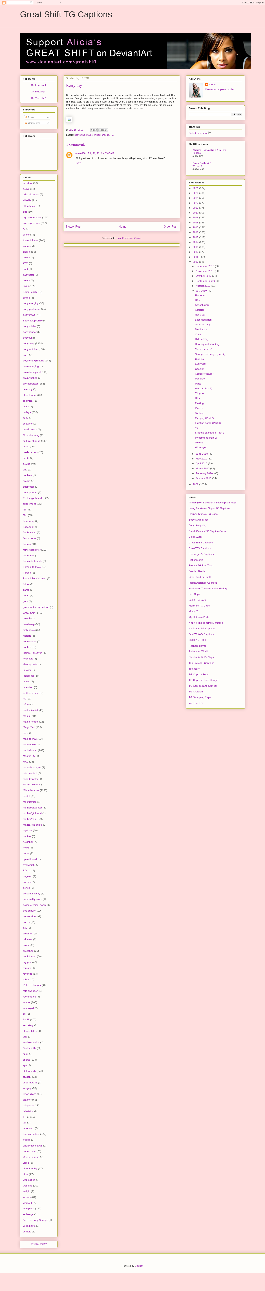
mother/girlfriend (32, 813)
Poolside (200, 378)
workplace (28, 1208)
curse (26, 446)
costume (28, 423)
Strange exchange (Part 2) (210, 354)
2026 (196, 188)
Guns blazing (202, 324)
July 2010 (201, 290)
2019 (196, 217)
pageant (27, 876)
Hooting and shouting (207, 344)
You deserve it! (203, 349)
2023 (196, 202)
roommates (29, 996)
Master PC (29, 755)
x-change (28, 1214)
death (26, 458)
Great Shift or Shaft (200, 576)
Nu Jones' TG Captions (202, 628)
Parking (199, 403)
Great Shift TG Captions (66, 14)
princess (27, 939)
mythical (27, 830)
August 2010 (203, 285)
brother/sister (30, 383)
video (26, 1162)
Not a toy (200, 314)
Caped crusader (204, 373)
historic (27, 635)
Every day (200, 363)
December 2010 (205, 266)
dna (25, 469)
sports (26, 1059)
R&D (197, 299)
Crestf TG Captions (200, 548)
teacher (27, 1099)
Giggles (199, 358)
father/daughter (32, 549)
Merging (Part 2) (204, 418)
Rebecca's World (198, 651)
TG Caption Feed (199, 674)
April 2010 (202, 463)
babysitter (28, 274)
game (26, 589)
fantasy (27, 544)
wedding (27, 1185)
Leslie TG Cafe (197, 599)
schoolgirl (28, 1008)
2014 (196, 242)
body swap (29, 314)
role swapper (30, 990)
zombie (27, 1231)
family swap (29, 532)
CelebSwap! (195, 536)
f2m (25, 515)
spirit (25, 1053)
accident (27, 183)
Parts (198, 383)
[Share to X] (99, 130)
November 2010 (205, 271)
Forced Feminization (34, 578)
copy (25, 417)
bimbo (26, 297)
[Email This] (92, 130)
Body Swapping (197, 525)
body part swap (31, 309)
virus (25, 1174)
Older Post (170, 226)
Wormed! (197, 166)
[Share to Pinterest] (106, 130)
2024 (196, 197)
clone (26, 406)
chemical (28, 400)
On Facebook (39, 85)
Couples (199, 309)
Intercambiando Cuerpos (203, 582)
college (27, 412)
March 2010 (203, 468)
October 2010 (204, 275)
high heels (29, 629)
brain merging (31, 366)
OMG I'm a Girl (197, 640)
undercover (29, 1151)
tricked (26, 1139)
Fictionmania (196, 559)
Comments (33, 122)
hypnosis (28, 658)
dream (26, 480)
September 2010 (206, 280)
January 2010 (204, 478)
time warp (28, 1128)
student (27, 1076)
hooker (27, 647)
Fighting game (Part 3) (208, 422)
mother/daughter (32, 807)
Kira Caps (194, 594)
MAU (25, 761)
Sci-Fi (26, 1019)
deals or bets (30, 452)
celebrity (27, 389)
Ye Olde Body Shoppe (35, 1220)
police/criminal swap (34, 904)
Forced (27, 572)
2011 (196, 256)
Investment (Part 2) (206, 437)
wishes (27, 1197)
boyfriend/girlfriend (33, 360)
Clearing (200, 295)
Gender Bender (197, 571)
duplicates (28, 486)
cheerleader (30, 395)
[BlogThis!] (96, 130)
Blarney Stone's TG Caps (203, 513)
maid (25, 733)
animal (26, 251)
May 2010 (202, 458)
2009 (196, 484)
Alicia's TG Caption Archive (209, 149)
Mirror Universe (32, 784)
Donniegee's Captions (201, 554)
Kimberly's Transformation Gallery (208, 588)
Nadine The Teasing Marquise (206, 622)
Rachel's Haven (198, 645)
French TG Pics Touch (201, 565)
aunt (25, 269)
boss (25, 355)
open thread (30, 859)
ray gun (27, 962)
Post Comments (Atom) (129, 238)
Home (122, 226)
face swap (28, 521)
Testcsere (194, 668)
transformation (31, 1134)
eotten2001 (81, 153)
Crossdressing (31, 435)
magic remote (31, 721)
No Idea (197, 153)
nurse (26, 853)
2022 (196, 207)
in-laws (27, 669)
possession (29, 916)
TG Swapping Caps (200, 697)
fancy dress (29, 538)
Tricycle (199, 393)
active (26, 188)
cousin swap (30, 429)
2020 (196, 212)
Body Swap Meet (198, 519)
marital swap (30, 750)
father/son (28, 555)
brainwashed (30, 377)
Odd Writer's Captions (201, 634)
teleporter (28, 1105)
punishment (29, 956)
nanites (27, 836)
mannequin (29, 744)
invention (28, 687)
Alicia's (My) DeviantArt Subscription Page (213, 502)
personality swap (32, 899)
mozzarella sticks (32, 824)
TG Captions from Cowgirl (203, 680)
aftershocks (29, 206)
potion (26, 922)
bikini (26, 286)
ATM (25, 263)
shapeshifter (30, 1031)
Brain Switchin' (202, 163)
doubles (27, 475)
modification (30, 801)
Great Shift (29, 612)
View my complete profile (219, 89)
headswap (29, 624)
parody (27, 882)
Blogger (139, 1266)
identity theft (30, 664)
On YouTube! (38, 98)
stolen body (29, 1071)
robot (26, 979)
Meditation (201, 329)
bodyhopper (30, 331)
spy (25, 1065)
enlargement (30, 492)
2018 (196, 222)
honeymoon (29, 641)
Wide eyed (201, 447)
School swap (202, 304)
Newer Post (73, 226)
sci (24, 1013)
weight (26, 1191)
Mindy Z (193, 611)
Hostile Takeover (32, 652)
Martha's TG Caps (199, 605)
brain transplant (32, 372)
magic (89, 135)
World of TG (196, 703)
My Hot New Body (199, 617)
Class (198, 334)
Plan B (198, 408)
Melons (199, 442)
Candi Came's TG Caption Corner (208, 531)
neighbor (28, 841)
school (26, 1002)
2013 (196, 247)
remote (27, 967)
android (27, 246)
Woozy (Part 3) (203, 388)
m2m (26, 704)
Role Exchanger (32, 985)
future (26, 584)
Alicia (212, 84)
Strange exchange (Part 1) (210, 432)
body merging (31, 303)
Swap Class (29, 1093)
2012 (196, 251)
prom (26, 945)
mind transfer (30, 778)
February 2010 (204, 473)
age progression (32, 217)
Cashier (199, 368)
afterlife (27, 200)
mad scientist (30, 710)
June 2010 (202, 453)
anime (26, 257)
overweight (29, 864)
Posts (30, 117)
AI (24, 228)
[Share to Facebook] (102, 130)
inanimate (28, 675)
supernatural (30, 1082)
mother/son (29, 818)
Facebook (28, 526)
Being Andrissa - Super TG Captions (209, 508)
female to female (32, 561)
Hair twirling (201, 339)
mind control (30, 773)
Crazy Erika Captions (201, 542)
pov (25, 927)
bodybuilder (29, 326)
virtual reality (30, 1168)
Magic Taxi (29, 727)
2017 (196, 227)
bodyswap (79, 135)
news (26, 847)
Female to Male (32, 566)
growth (27, 618)
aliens (26, 234)
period (26, 887)
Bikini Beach (30, 291)
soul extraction (31, 1042)
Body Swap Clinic (33, 320)
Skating (199, 413)
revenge (27, 973)
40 (196, 427)
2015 (196, 237)
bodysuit (27, 337)
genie (26, 595)
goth (25, 601)
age (25, 211)
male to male (30, 738)
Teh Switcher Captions (201, 662)
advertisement (31, 194)
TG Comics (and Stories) (203, 685)
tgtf (24, 1122)
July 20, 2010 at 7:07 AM (101, 153)
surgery (27, 1088)
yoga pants (29, 1225)
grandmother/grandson (36, 607)
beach (26, 280)
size (25, 1036)
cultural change (31, 440)
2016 (196, 232)
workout (27, 1202)
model (26, 796)
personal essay (31, 893)
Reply (78, 163)
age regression (31, 223)
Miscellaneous (101, 135)
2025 (196, 193)
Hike (197, 398)
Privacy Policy (39, 1243)
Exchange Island (32, 498)
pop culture (29, 910)
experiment (29, 503)
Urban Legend (31, 1157)
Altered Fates (30, 240)
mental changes (32, 767)
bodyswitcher (30, 349)
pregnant (28, 933)
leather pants (30, 693)
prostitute (28, 950)
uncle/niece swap (33, 1145)
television (28, 1111)
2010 (196, 261)
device (26, 463)
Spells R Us (29, 1048)
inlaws (26, 681)
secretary (28, 1025)
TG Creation (196, 691)
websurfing (29, 1179)
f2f (24, 509)
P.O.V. (26, 870)
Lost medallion (203, 319)
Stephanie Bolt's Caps (201, 657)
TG (112, 135)
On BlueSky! (38, 91)
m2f (25, 698)
